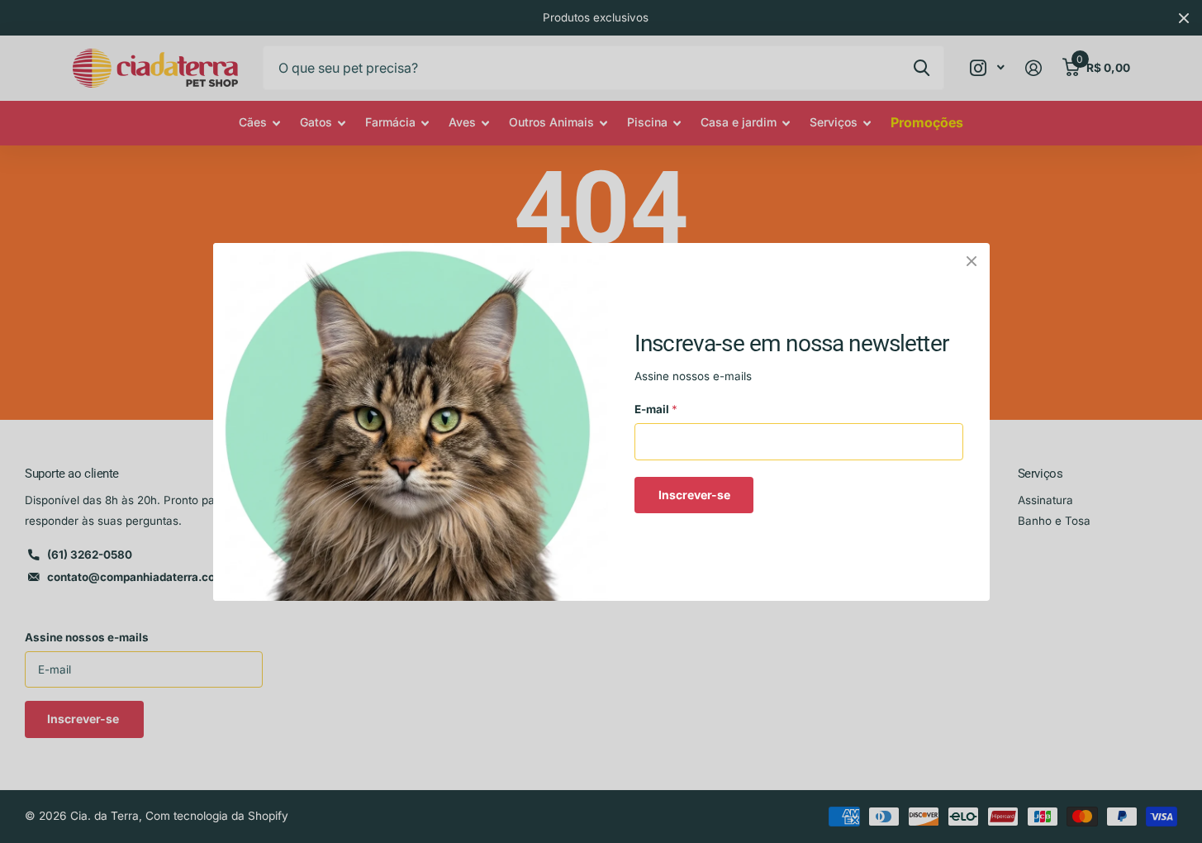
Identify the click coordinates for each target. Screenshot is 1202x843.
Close (971, 261)
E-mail (655, 409)
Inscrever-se (693, 494)
